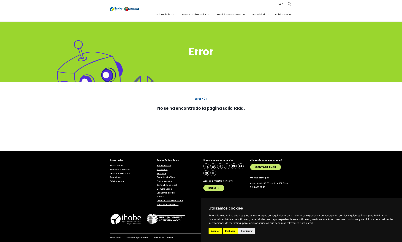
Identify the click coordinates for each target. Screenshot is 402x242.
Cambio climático (166, 177)
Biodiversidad (164, 165)
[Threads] (206, 173)
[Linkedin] (206, 166)
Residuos (161, 173)
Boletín (213, 188)
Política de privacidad (137, 237)
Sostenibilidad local (167, 184)
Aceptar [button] (215, 231)
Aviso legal (115, 237)
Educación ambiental (168, 204)
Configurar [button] (247, 231)
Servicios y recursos (229, 14)
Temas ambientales (194, 14)
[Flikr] (240, 166)
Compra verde (164, 188)
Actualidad (258, 14)
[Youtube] (233, 166)
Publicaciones (283, 14)
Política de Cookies (163, 237)
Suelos (160, 196)
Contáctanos (265, 167)
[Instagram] (213, 166)
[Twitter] (220, 166)
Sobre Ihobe (163, 14)
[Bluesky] (213, 173)
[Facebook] (226, 166)
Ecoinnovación (164, 181)
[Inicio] (124, 9)
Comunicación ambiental (170, 200)
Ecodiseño (162, 169)
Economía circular (166, 192)
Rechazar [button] (230, 231)
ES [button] (279, 3)
